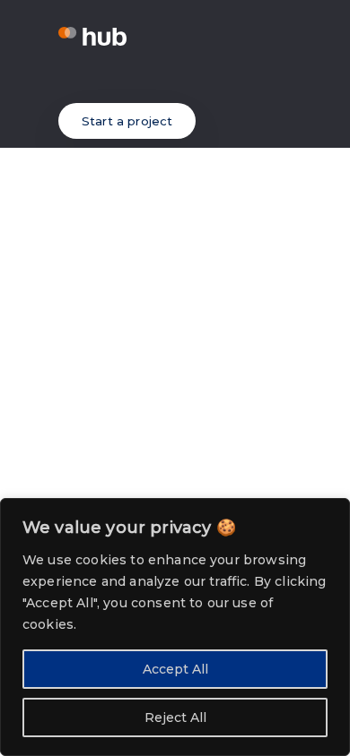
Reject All (175, 717)
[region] (175, 627)
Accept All (175, 669)
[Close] (331, 513)
